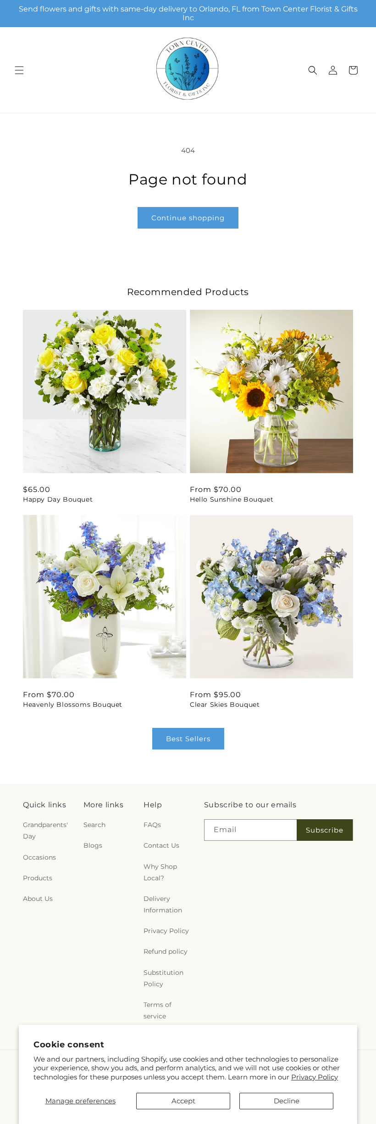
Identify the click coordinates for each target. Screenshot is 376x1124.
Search (94, 825)
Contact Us (161, 845)
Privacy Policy (314, 1077)
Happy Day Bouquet (58, 499)
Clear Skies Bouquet (225, 704)
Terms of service (157, 1010)
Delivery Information (163, 904)
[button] (19, 70)
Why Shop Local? (160, 872)
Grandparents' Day (45, 830)
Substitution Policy (163, 978)
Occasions (39, 857)
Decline (286, 1100)
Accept (183, 1100)
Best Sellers (188, 738)
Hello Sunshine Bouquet (231, 499)
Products (37, 878)
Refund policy (166, 951)
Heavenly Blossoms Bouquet (72, 704)
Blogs (92, 845)
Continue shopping (188, 217)
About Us (38, 899)
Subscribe (324, 830)
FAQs (152, 825)
